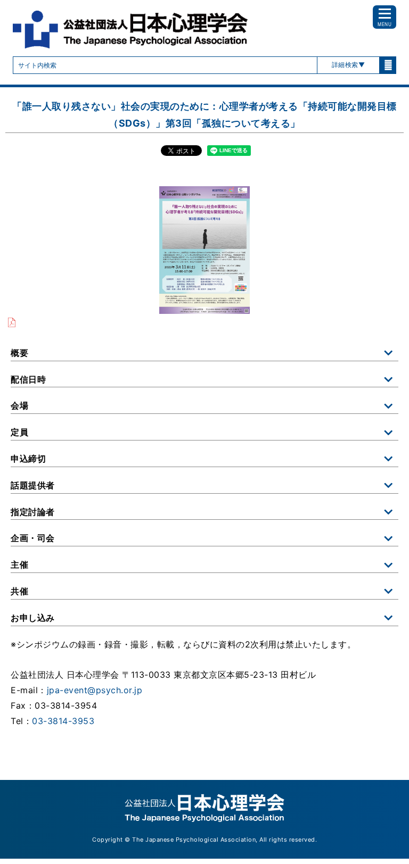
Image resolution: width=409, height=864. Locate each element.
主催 (19, 564)
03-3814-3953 (63, 721)
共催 (19, 591)
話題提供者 (33, 485)
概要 (19, 352)
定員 (19, 432)
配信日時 (28, 379)
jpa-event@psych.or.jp (95, 690)
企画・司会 (33, 538)
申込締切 (28, 458)
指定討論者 (33, 511)
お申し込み (33, 617)
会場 (19, 405)
